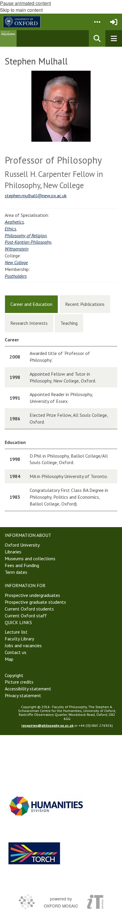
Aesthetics (14, 222)
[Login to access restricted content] (113, 22)
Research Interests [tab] (29, 323)
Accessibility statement (28, 689)
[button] (97, 22)
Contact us (15, 652)
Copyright (14, 675)
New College (16, 262)
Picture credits (19, 682)
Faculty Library (19, 639)
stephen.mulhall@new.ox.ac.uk (36, 195)
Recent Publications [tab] (85, 304)
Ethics (10, 229)
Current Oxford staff (26, 616)
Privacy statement (23, 695)
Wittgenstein (16, 249)
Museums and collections (30, 558)
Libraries (13, 552)
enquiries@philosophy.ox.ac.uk (47, 725)
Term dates (16, 572)
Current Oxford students (29, 609)
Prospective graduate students (35, 602)
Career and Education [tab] (31, 304)
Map (9, 659)
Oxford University (22, 545)
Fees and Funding (22, 565)
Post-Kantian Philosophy (28, 242)
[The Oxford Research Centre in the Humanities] (34, 853)
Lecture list (16, 632)
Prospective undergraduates (32, 595)
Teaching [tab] (69, 323)
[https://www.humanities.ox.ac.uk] (46, 806)
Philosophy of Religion (25, 235)
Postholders (16, 276)
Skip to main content (21, 10)
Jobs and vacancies (23, 645)
